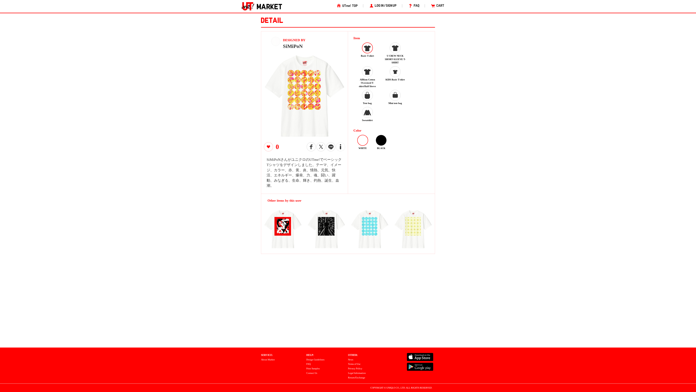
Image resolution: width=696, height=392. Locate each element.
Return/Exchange (356, 377)
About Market (268, 359)
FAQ (308, 364)
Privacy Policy (355, 368)
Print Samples (313, 368)
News (350, 359)
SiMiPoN (293, 46)
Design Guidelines (315, 359)
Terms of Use (354, 364)
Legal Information (357, 373)
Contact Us (311, 373)
